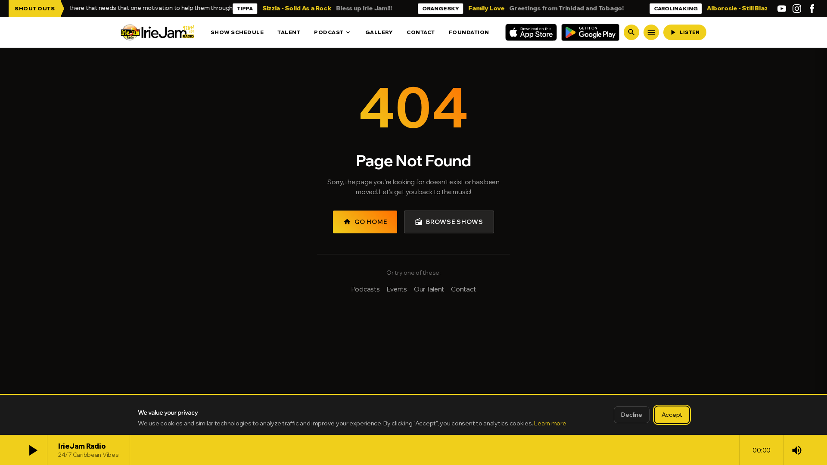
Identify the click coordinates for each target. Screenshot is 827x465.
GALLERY (379, 32)
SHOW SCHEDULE (237, 32)
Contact (463, 289)
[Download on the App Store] (531, 32)
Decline (631, 414)
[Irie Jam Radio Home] (157, 32)
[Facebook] (812, 8)
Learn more (550, 423)
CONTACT (421, 32)
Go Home (365, 222)
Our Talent (429, 289)
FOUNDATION (469, 32)
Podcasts (365, 289)
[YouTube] (781, 8)
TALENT (288, 32)
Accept (672, 414)
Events (397, 289)
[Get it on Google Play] (590, 32)
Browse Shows (449, 222)
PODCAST (332, 32)
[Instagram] (797, 8)
